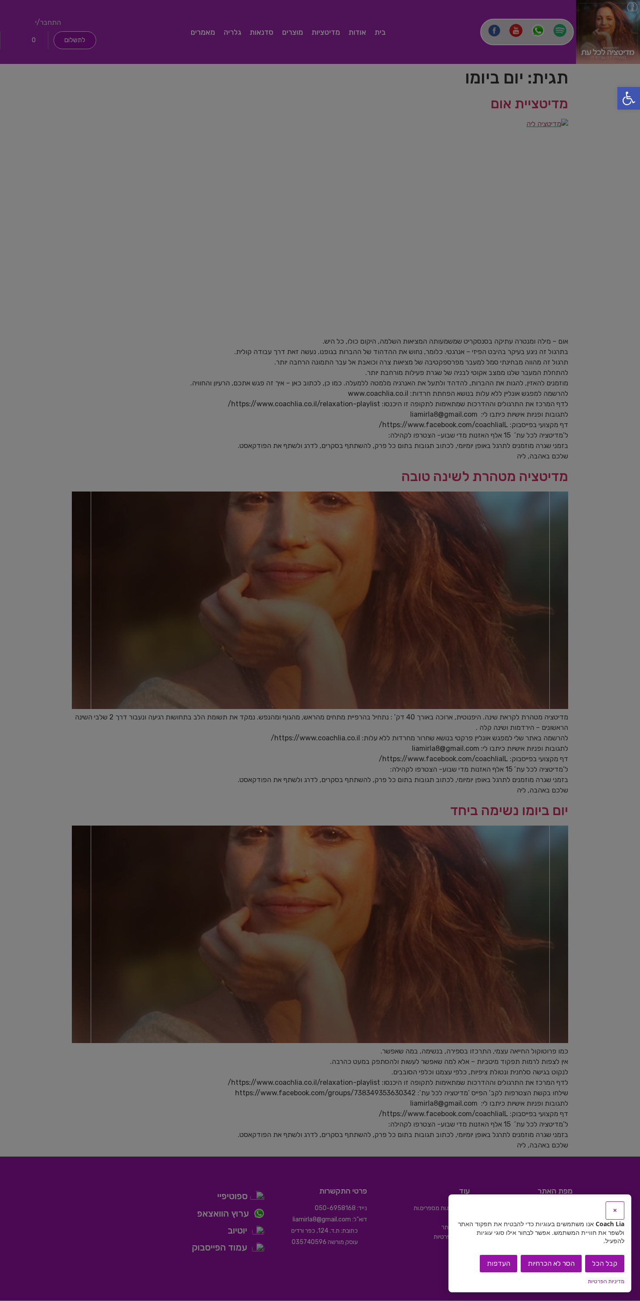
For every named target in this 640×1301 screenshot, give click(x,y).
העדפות (498, 1263)
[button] (628, 98)
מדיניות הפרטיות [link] (606, 1281)
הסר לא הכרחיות (551, 1263)
